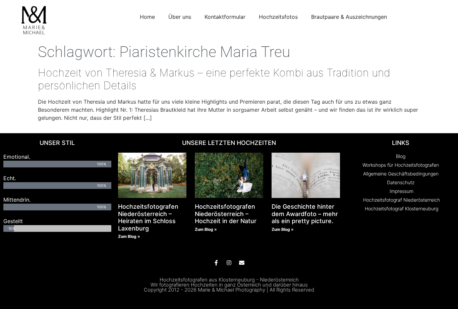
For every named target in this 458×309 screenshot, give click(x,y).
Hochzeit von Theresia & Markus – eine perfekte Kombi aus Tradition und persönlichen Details (214, 79)
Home (147, 16)
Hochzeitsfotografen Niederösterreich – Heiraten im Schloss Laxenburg (148, 217)
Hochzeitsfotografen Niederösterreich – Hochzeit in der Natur (225, 213)
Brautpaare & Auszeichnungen (349, 16)
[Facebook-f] (216, 262)
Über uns (179, 16)
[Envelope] (241, 262)
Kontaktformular (225, 16)
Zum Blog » (129, 236)
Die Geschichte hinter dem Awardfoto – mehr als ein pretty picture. (305, 213)
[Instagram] (229, 262)
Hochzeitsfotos (278, 16)
